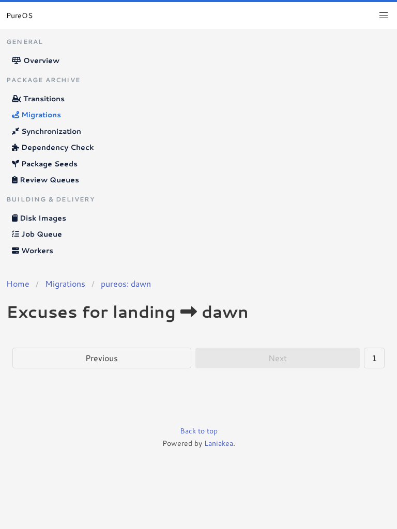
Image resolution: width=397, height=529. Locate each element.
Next (277, 358)
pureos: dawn (126, 283)
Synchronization (50, 131)
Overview (40, 60)
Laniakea (218, 443)
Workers (36, 250)
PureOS (19, 15)
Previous (101, 358)
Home (17, 283)
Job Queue (40, 234)
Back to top (199, 431)
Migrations (40, 115)
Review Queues (48, 180)
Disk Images (42, 218)
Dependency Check (56, 147)
